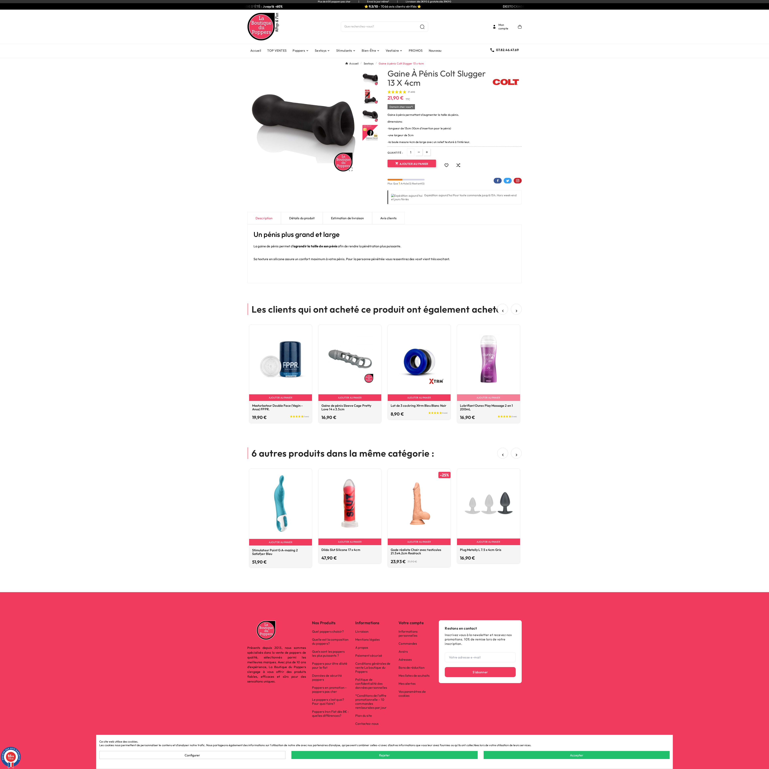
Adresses (405, 659)
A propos (361, 647)
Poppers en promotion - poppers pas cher (329, 689)
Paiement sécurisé (368, 655)
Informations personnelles (408, 633)
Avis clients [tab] (388, 218)
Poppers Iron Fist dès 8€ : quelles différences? (330, 714)
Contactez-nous (366, 724)
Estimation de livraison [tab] (347, 218)
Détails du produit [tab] (302, 218)
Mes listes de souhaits (414, 675)
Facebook (498, 180)
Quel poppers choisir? (328, 631)
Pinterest (518, 180)
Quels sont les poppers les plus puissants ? (328, 653)
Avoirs (403, 651)
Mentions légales (367, 639)
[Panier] (520, 27)
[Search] (422, 26)
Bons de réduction (411, 667)
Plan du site (363, 716)
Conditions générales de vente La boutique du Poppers (372, 667)
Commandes (408, 643)
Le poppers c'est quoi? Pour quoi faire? (328, 702)
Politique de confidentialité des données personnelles (371, 683)
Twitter (508, 180)
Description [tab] (264, 218)
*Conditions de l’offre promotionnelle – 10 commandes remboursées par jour (371, 702)
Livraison (361, 631)
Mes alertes (407, 683)
